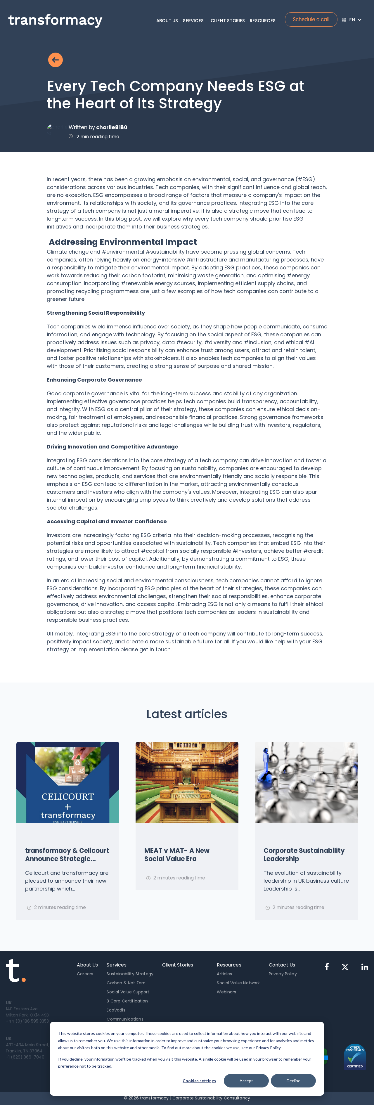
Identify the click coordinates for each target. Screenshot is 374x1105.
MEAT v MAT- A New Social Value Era (176, 855)
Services (193, 21)
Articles (224, 974)
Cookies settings (199, 1080)
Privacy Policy (283, 974)
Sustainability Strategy (130, 974)
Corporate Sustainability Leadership (304, 855)
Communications (125, 1019)
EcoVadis (116, 1010)
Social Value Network (238, 983)
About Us (167, 21)
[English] (351, 19)
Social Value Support (128, 992)
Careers (85, 974)
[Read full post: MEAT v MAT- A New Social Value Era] (187, 782)
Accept (246, 1080)
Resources (263, 21)
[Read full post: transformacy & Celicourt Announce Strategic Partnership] (67, 782)
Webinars (226, 992)
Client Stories (228, 21)
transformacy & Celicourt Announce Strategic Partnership (67, 855)
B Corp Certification (127, 1001)
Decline (293, 1080)
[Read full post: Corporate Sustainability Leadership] (306, 782)
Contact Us (282, 965)
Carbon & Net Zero (126, 983)
